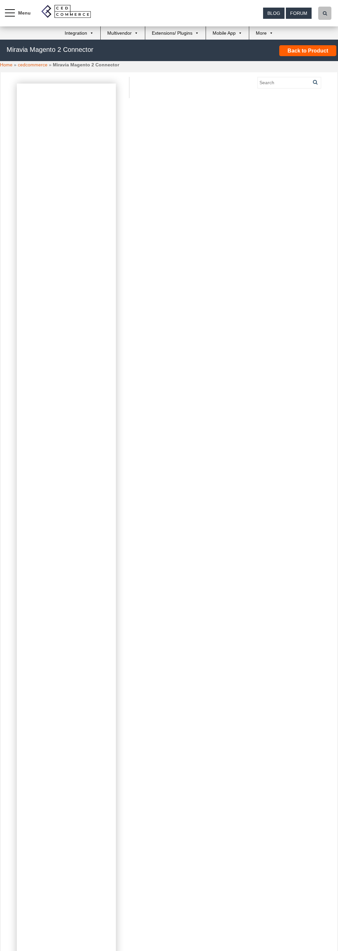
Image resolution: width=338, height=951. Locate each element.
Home (6, 64)
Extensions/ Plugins (172, 33)
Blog (273, 13)
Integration (76, 33)
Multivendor (119, 33)
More (261, 33)
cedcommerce (33, 64)
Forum (298, 13)
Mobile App (224, 33)
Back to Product (307, 50)
